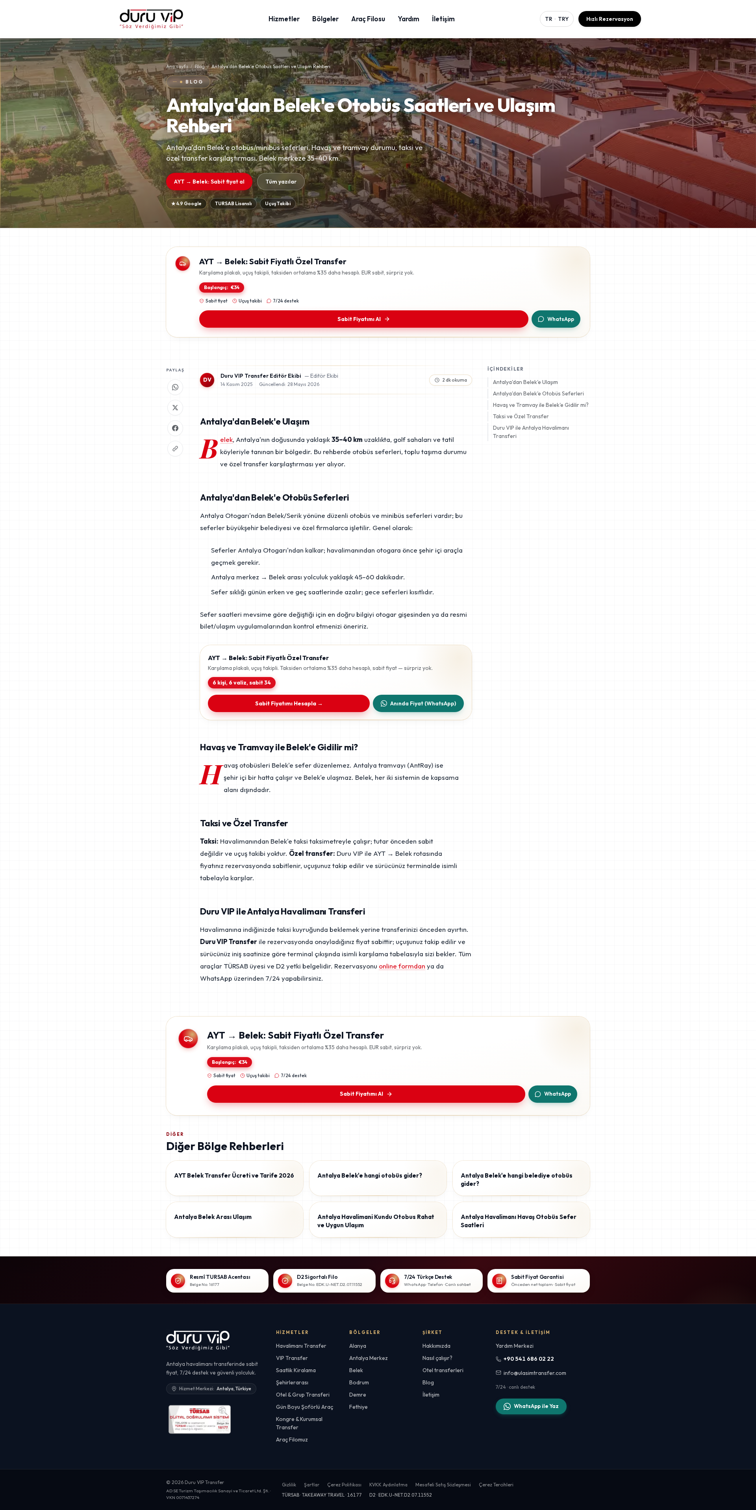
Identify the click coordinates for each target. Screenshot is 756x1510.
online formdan (402, 966)
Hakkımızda (436, 1345)
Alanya (357, 1345)
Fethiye (358, 1406)
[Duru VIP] (151, 19)
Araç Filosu (368, 19)
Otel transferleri (442, 1370)
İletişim (443, 19)
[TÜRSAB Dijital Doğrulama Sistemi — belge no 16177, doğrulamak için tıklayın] (199, 1419)
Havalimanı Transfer (301, 1345)
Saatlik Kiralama (296, 1370)
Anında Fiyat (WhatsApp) (423, 703)
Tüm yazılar (280, 181)
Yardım (408, 19)
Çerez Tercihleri (496, 1485)
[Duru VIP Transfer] (198, 1340)
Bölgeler (325, 19)
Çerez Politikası (344, 1485)
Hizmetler (284, 19)
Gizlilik (289, 1485)
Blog (200, 66)
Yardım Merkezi (515, 1345)
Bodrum (359, 1382)
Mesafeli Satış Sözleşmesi (443, 1485)
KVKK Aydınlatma (388, 1485)
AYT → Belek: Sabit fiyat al (209, 181)
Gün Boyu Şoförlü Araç (304, 1406)
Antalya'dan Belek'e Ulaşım (525, 382)
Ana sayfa (177, 66)
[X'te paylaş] (175, 408)
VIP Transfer (292, 1358)
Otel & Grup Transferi (303, 1394)
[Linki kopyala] (175, 448)
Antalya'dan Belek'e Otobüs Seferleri (538, 393)
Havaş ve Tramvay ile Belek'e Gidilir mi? (541, 404)
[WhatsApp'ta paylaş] (175, 387)
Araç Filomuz (292, 1439)
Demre (357, 1394)
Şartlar (311, 1485)
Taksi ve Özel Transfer (521, 416)
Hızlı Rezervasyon (609, 18)
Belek (226, 439)
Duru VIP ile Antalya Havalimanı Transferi (531, 432)
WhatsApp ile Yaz (536, 1406)
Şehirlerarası (292, 1382)
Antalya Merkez (368, 1358)
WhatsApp (560, 319)
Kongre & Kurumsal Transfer (299, 1423)
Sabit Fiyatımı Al (359, 319)
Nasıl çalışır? (437, 1358)
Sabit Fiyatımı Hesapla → (289, 703)
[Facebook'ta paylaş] (175, 428)
